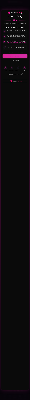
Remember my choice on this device (16, 52)
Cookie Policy (22, 42)
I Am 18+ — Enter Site (15, 56)
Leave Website (15, 60)
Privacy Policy (15, 42)
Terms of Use (9, 42)
